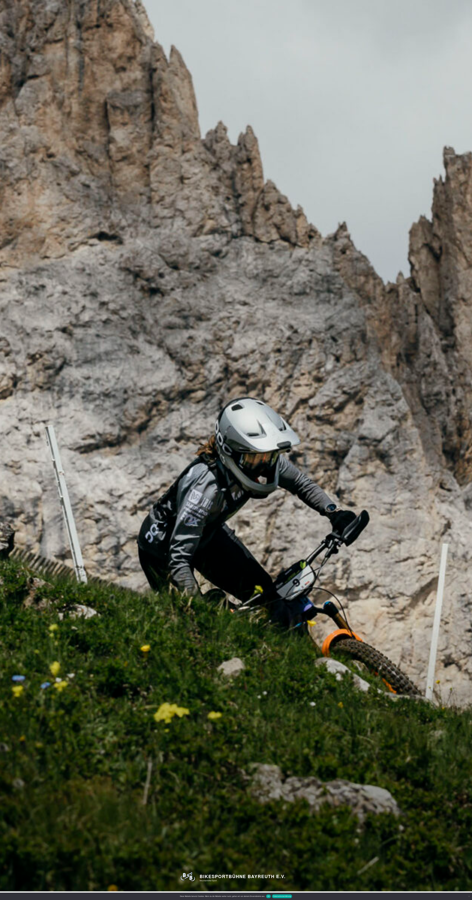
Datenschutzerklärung (282, 896)
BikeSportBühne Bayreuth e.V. (243, 876)
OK (268, 896)
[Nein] (469, 896)
